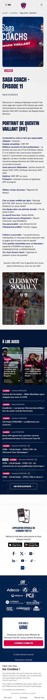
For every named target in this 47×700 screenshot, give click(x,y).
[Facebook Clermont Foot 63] (14, 553)
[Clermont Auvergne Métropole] (10, 608)
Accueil (4, 13)
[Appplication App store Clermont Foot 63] (15, 545)
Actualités (13, 13)
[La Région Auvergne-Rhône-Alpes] (15, 602)
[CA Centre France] (23, 582)
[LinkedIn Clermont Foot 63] (14, 560)
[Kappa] (37, 608)
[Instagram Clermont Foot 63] (31, 553)
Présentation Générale (23, 660)
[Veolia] (18, 595)
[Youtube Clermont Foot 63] (23, 560)
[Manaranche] (35, 589)
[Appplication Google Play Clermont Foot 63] (31, 545)
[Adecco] (14, 589)
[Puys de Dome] (34, 602)
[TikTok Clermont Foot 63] (32, 560)
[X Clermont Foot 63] (22, 553)
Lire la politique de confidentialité (13, 690)
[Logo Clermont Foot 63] (23, 6)
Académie (8, 70)
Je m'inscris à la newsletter (23, 643)
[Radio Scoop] (26, 589)
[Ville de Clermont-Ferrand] (24, 608)
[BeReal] (23, 568)
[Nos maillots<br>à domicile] (23, 298)
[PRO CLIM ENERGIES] (31, 595)
